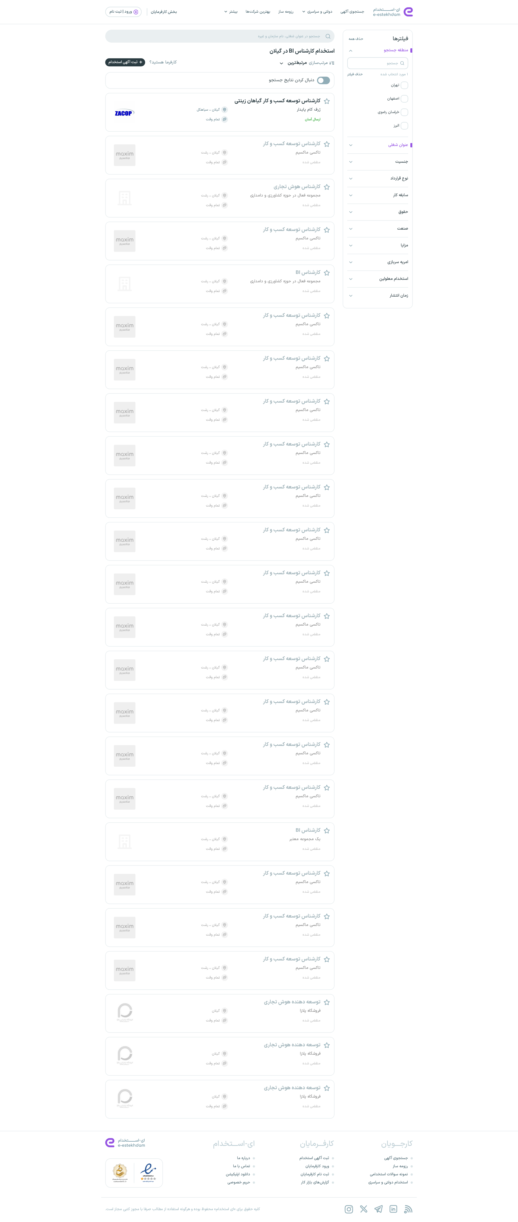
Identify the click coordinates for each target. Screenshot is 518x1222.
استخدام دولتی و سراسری (388, 1182)
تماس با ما (241, 1166)
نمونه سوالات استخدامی (389, 1174)
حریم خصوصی (238, 1182)
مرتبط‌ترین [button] (297, 63)
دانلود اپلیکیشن (238, 1174)
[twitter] (363, 1209)
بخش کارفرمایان (164, 12)
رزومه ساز (286, 12)
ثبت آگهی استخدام (123, 62)
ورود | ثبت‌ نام (121, 12)
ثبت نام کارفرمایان (315, 1174)
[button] (377, 85)
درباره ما (243, 1158)
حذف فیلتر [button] (355, 74)
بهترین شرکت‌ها (258, 12)
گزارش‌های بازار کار (315, 1182)
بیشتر (233, 12)
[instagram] (348, 1209)
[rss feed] (408, 1209)
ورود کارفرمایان (317, 1166)
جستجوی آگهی (352, 12)
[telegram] (378, 1209)
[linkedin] (393, 1209)
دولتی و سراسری (319, 12)
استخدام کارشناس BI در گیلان (302, 51)
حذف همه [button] (356, 39)
